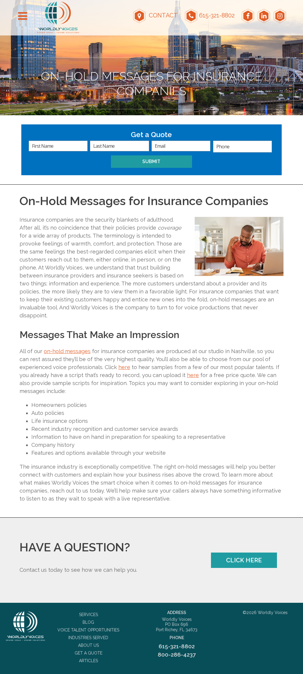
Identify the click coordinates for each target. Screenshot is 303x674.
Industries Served (88, 637)
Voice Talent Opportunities (88, 630)
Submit (151, 161)
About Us (88, 645)
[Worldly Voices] (25, 626)
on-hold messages (67, 351)
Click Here (244, 560)
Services (88, 614)
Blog (88, 622)
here (124, 367)
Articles (88, 660)
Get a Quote (88, 653)
